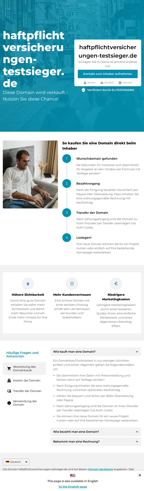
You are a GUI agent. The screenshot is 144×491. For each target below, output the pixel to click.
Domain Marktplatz (100, 469)
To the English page (72, 486)
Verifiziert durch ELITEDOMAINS (110, 90)
